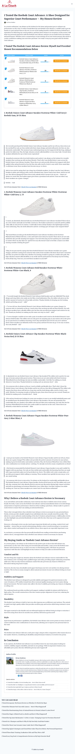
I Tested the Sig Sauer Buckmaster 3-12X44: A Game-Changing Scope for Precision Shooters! (31, 718)
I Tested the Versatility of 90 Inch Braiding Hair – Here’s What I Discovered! (26, 682)
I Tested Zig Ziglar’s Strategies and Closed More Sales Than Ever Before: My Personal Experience (32, 729)
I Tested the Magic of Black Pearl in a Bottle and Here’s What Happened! (24, 714)
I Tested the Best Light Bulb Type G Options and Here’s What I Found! (24, 687)
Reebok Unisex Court (15, 334)
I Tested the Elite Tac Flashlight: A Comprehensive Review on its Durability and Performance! (30, 684)
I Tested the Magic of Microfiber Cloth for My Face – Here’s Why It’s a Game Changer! (28, 689)
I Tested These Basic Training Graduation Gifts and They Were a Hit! (23, 732)
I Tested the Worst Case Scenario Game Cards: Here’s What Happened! (23, 725)
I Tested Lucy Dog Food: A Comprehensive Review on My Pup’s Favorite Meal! (26, 736)
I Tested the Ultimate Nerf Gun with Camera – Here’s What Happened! (24, 707)
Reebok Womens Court (16, 192)
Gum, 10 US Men (18, 115)
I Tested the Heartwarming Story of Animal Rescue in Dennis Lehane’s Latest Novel (28, 710)
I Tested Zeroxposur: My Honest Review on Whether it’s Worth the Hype (24, 703)
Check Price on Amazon (61, 61)
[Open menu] (72, 4)
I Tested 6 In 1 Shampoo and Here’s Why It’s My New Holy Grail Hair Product (25, 721)
